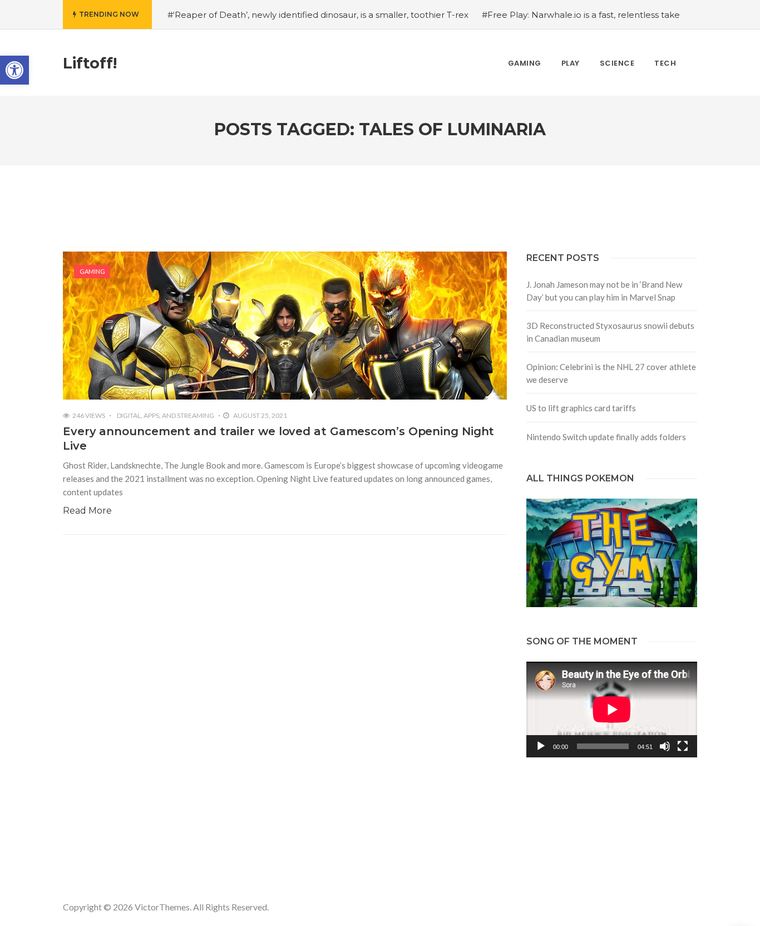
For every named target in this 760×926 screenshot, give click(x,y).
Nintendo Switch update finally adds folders (606, 437)
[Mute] (664, 746)
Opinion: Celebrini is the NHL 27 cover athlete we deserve (611, 373)
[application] (611, 709)
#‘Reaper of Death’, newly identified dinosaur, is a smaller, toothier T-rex (317, 14)
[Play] (540, 746)
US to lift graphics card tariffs (581, 408)
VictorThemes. (163, 907)
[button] (14, 70)
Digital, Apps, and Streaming (165, 415)
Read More (87, 510)
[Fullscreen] (682, 746)
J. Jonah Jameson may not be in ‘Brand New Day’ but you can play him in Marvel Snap (604, 290)
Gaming (92, 271)
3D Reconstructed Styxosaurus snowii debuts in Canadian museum (610, 332)
